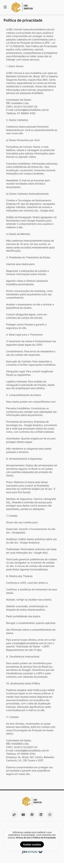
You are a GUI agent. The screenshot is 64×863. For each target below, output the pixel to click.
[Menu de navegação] (5, 7)
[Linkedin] (41, 814)
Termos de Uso (23, 837)
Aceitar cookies (32, 844)
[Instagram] (49, 814)
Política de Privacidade (44, 837)
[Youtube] (23, 814)
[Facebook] (32, 814)
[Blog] (14, 814)
